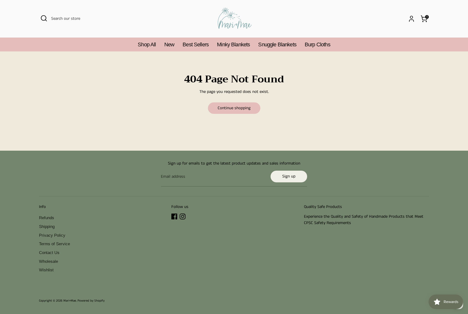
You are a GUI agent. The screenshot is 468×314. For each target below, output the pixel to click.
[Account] (411, 19)
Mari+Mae (69, 300)
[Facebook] (174, 216)
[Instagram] (182, 216)
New (169, 44)
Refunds (46, 218)
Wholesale (48, 261)
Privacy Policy (52, 235)
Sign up (288, 176)
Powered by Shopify (91, 300)
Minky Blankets (233, 44)
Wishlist (46, 270)
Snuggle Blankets (277, 44)
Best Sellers (196, 44)
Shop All (147, 44)
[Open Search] (44, 18)
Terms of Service (54, 244)
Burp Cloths (317, 44)
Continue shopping (234, 108)
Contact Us (49, 252)
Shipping (47, 226)
